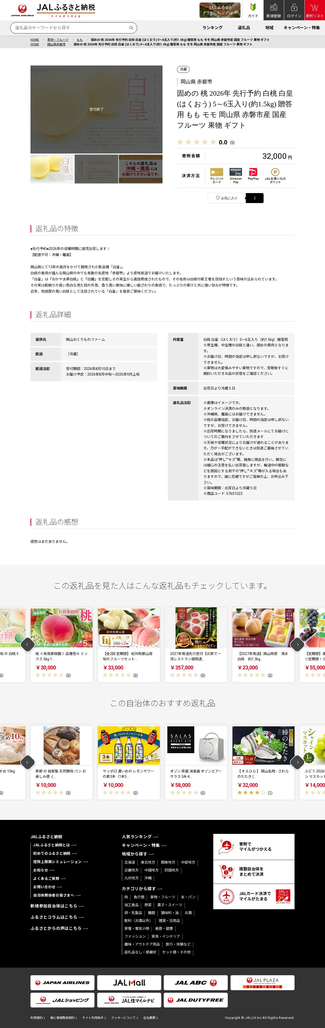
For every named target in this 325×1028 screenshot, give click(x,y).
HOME (34, 40)
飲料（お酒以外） (138, 921)
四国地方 (172, 870)
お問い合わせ (44, 887)
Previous (28, 645)
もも (80, 40)
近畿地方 (131, 870)
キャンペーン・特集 (302, 27)
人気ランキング (137, 836)
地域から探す (135, 854)
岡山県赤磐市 (56, 44)
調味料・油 (170, 913)
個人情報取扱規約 (62, 1018)
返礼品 (244, 27)
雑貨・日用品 (169, 921)
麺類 (151, 913)
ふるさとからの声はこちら (56, 928)
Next (297, 645)
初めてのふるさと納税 (52, 853)
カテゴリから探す (139, 888)
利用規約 (36, 1018)
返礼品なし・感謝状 (140, 952)
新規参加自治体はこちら (53, 906)
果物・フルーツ (58, 40)
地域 (269, 27)
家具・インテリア (166, 936)
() (232, 142)
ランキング (212, 27)
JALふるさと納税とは (51, 845)
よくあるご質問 (46, 879)
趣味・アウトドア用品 (142, 944)
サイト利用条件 (93, 1018)
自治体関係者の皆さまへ (53, 895)
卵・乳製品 (133, 913)
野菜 (148, 905)
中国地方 (151, 870)
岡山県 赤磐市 (196, 82)
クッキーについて (123, 1018)
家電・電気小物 (136, 928)
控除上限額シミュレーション (57, 862)
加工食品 (131, 905)
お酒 (188, 913)
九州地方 (131, 878)
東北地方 (148, 862)
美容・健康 (164, 928)
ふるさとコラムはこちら (53, 917)
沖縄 (148, 878)
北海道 (129, 862)
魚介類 (139, 897)
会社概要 (149, 1018)
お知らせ (40, 870)
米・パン (188, 897)
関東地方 (168, 862)
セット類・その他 (176, 952)
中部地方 (188, 862)
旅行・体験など (178, 944)
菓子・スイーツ (169, 905)
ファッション (135, 936)
